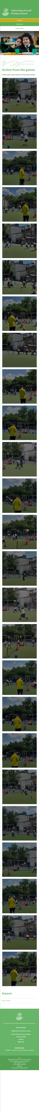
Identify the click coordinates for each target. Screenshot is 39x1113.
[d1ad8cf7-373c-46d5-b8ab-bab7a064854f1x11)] (19, 932)
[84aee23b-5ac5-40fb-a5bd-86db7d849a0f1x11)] (19, 386)
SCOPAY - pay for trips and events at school (19, 1050)
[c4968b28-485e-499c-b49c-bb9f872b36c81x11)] (19, 605)
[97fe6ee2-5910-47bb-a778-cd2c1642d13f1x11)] (19, 750)
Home (4, 61)
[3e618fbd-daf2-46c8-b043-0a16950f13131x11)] (19, 423)
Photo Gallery (15, 65)
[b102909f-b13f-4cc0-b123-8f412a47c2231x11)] (19, 532)
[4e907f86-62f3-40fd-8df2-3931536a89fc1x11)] (19, 313)
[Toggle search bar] (24, 3)
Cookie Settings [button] (23, 1067)
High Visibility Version (20, 1062)
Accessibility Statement (19, 1064)
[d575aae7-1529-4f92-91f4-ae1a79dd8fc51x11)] (19, 859)
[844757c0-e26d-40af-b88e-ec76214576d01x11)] (19, 95)
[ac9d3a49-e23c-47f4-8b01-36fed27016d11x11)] (19, 823)
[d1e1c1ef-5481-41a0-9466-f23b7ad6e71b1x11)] (19, 350)
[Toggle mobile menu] (35, 3)
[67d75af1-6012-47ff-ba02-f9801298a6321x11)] (19, 459)
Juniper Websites (25, 1061)
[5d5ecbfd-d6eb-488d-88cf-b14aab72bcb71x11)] (19, 131)
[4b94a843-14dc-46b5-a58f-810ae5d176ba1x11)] (19, 787)
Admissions (19, 24)
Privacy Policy (15, 1067)
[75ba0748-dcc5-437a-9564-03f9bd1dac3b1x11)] (19, 241)
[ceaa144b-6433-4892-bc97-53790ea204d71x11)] (19, 568)
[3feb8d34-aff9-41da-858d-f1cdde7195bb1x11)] (19, 204)
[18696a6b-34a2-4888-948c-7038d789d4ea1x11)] (19, 896)
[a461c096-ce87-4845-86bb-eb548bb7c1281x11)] (19, 677)
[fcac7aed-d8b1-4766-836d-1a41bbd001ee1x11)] (19, 714)
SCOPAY (19, 20)
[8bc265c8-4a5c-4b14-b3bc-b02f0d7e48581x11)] (19, 168)
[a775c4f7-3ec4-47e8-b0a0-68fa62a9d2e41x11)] (19, 969)
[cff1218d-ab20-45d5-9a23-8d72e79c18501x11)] (19, 641)
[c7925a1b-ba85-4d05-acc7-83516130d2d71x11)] (19, 495)
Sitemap (19, 1066)
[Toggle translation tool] (29, 3)
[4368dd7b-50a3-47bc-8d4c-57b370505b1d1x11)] (19, 277)
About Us (14, 61)
